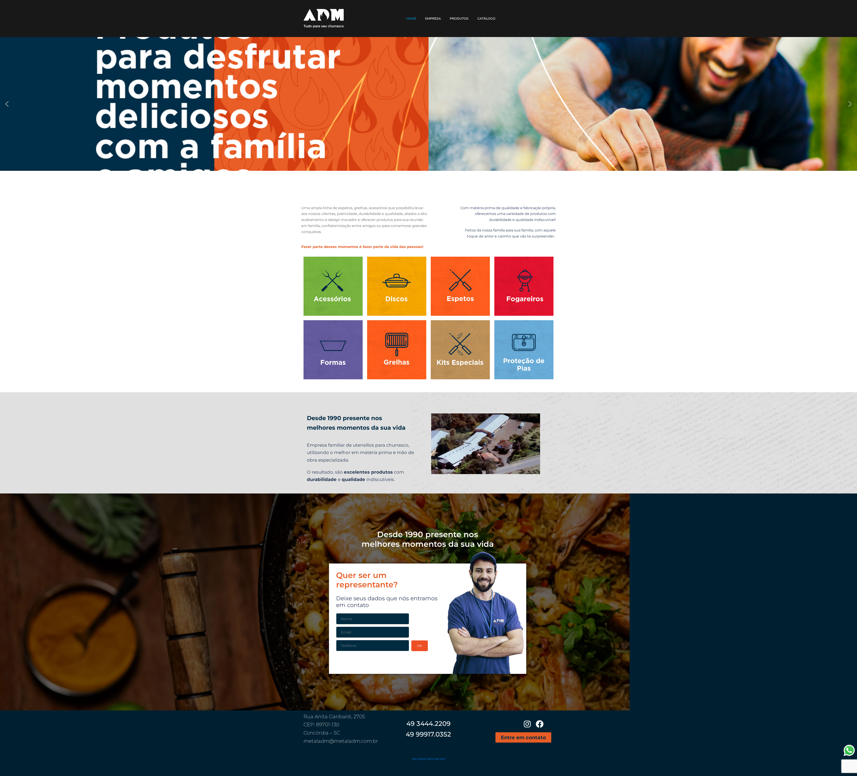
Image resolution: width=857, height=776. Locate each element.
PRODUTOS (459, 19)
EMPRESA (433, 19)
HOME (411, 19)
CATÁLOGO (486, 19)
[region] (428, 104)
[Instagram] (527, 724)
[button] (6, 103)
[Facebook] (539, 724)
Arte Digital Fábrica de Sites (428, 758)
